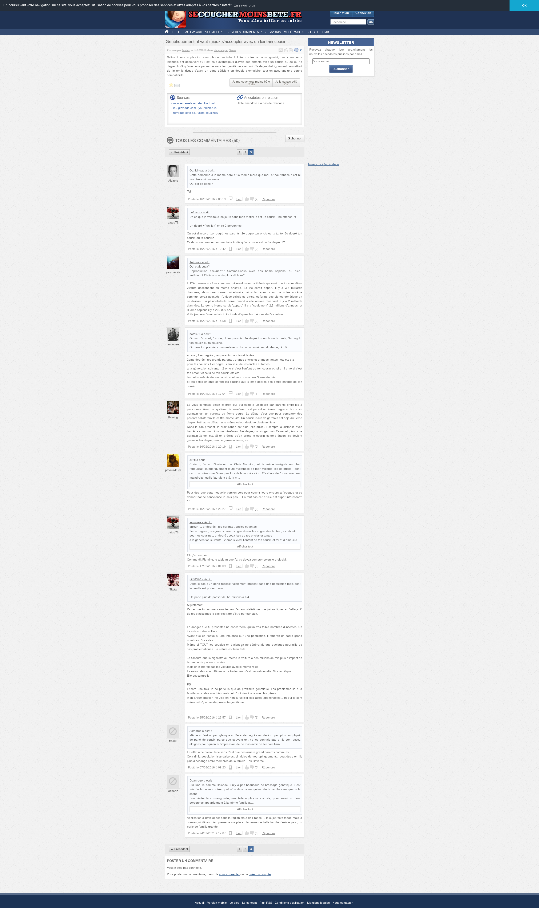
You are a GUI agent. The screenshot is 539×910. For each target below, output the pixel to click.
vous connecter (229, 874)
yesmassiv (173, 272)
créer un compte (260, 874)
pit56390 (195, 579)
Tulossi (194, 262)
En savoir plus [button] (244, 5)
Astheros (195, 730)
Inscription (341, 13)
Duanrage (196, 780)
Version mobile (217, 902)
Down (252, 199)
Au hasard (193, 32)
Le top (177, 32)
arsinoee (173, 344)
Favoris (274, 32)
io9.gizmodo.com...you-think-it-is (194, 108)
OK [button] (524, 5)
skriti (192, 460)
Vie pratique (221, 50)
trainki (173, 741)
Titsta (173, 589)
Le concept (249, 902)
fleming (186, 50)
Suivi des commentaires (246, 32)
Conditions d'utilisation (289, 902)
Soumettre (214, 32)
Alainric (173, 180)
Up (247, 199)
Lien (238, 199)
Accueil (199, 902)
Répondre (268, 199)
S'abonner (295, 138)
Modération (294, 32)
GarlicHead (196, 170)
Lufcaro (194, 212)
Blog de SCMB (318, 32)
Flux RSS (266, 902)
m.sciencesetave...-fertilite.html (194, 103)
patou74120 (173, 470)
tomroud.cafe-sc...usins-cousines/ (195, 112)
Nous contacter (342, 902)
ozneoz (173, 790)
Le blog (234, 902)
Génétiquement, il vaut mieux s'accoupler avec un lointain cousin (226, 41)
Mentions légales (318, 902)
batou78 (173, 222)
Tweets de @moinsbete (323, 164)
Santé (232, 50)
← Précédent (179, 152)
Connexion (363, 13)
